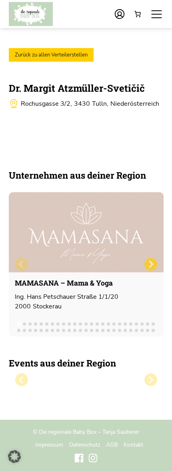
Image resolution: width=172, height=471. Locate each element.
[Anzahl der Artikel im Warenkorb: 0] (138, 14)
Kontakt (133, 445)
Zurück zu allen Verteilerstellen (51, 54)
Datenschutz (84, 445)
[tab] (18, 324)
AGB (112, 445)
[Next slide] (150, 264)
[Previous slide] (21, 264)
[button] (14, 456)
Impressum (49, 445)
